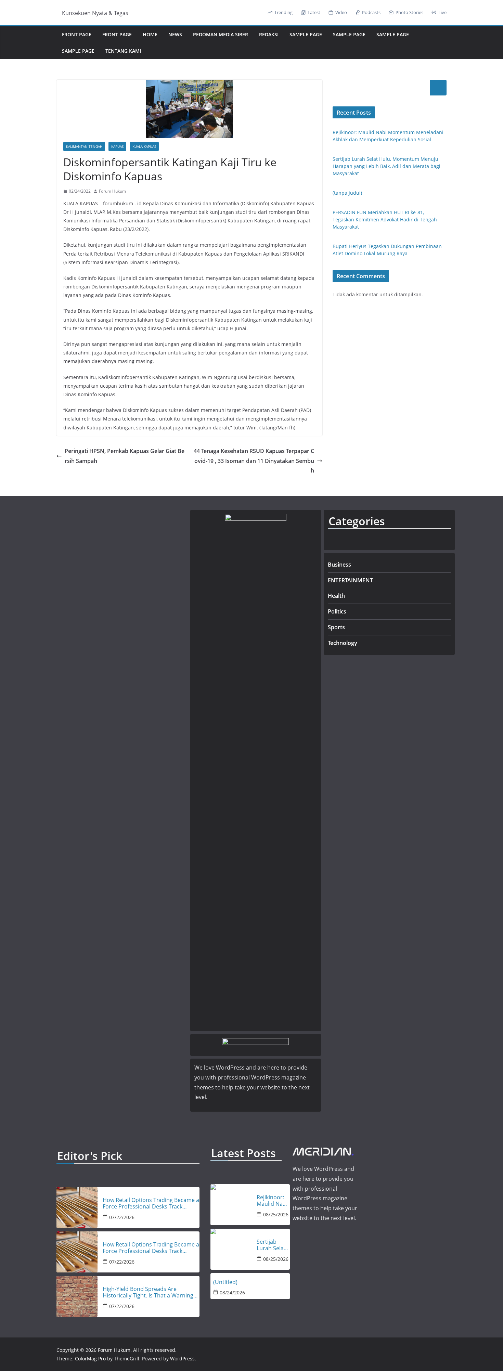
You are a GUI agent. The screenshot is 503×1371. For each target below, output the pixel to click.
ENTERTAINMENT (350, 580)
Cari (438, 87)
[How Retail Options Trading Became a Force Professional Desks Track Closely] (77, 1207)
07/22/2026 (121, 1217)
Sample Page (305, 34)
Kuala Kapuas (144, 146)
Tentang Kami (123, 51)
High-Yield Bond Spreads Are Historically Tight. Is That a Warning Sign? (148, 1292)
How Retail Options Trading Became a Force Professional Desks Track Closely (151, 1203)
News (175, 34)
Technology (342, 643)
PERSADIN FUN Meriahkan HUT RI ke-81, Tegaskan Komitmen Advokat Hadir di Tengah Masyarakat (385, 219)
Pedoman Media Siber (220, 34)
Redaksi (269, 34)
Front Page (76, 34)
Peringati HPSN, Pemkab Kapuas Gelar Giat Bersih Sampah (124, 456)
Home (150, 34)
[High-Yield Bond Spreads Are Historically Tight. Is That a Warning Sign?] (77, 1296)
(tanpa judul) (347, 193)
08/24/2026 (232, 1292)
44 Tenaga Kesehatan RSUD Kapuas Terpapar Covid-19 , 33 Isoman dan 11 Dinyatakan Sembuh (254, 461)
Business (339, 564)
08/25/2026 (275, 1214)
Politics (337, 611)
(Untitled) (225, 1282)
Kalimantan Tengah (84, 146)
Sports (336, 627)
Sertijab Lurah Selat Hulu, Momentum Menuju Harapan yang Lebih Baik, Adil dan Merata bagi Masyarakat (386, 166)
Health (336, 595)
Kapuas (117, 146)
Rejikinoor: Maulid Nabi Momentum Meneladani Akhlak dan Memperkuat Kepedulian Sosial (273, 1200)
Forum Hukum (112, 191)
